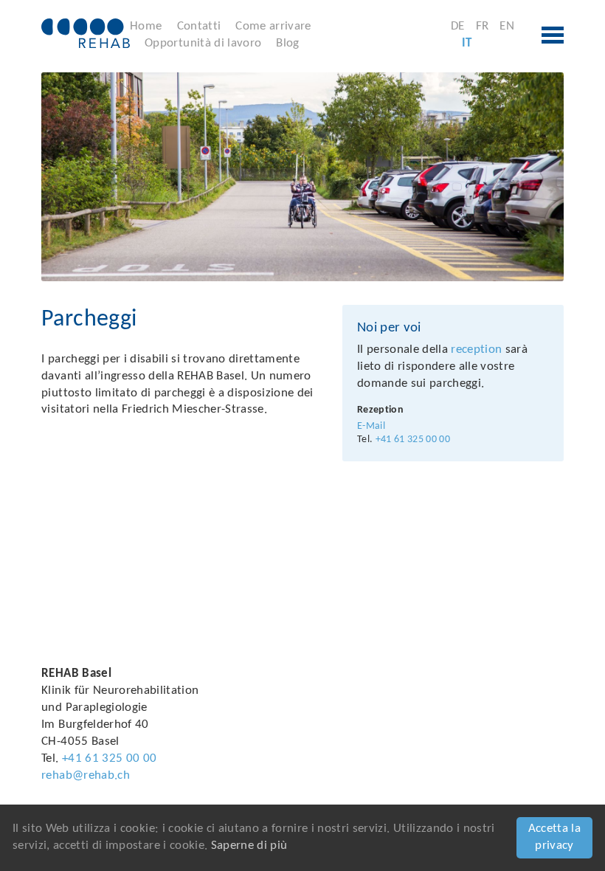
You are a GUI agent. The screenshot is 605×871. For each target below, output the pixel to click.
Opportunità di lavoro (203, 43)
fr (482, 26)
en (506, 26)
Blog (287, 43)
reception (476, 349)
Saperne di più (249, 845)
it (467, 43)
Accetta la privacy (554, 837)
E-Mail (371, 426)
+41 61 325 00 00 (413, 439)
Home (146, 26)
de (458, 26)
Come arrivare (273, 26)
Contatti (199, 26)
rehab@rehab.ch (85, 775)
